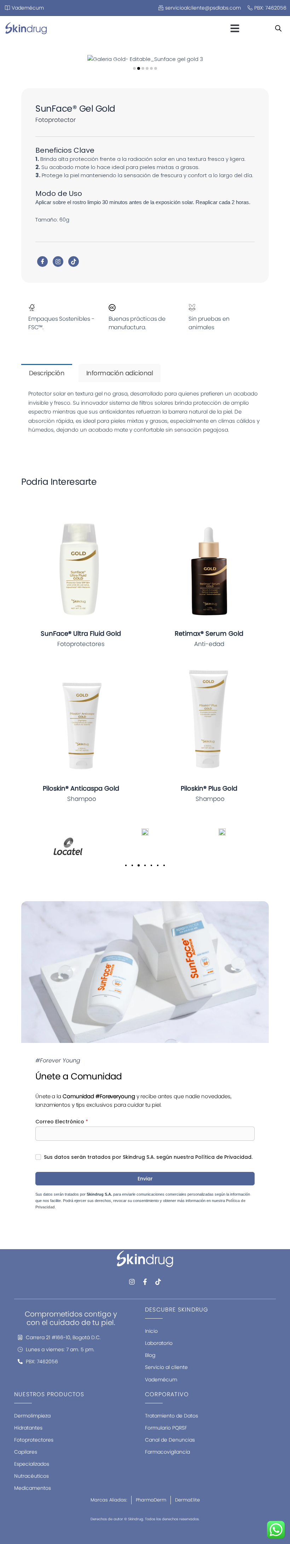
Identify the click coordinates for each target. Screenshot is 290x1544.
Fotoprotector (55, 120)
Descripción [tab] (47, 373)
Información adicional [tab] (119, 373)
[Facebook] (42, 261)
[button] (234, 28)
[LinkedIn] (73, 261)
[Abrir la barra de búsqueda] (278, 28)
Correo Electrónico (61, 1121)
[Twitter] (58, 261)
